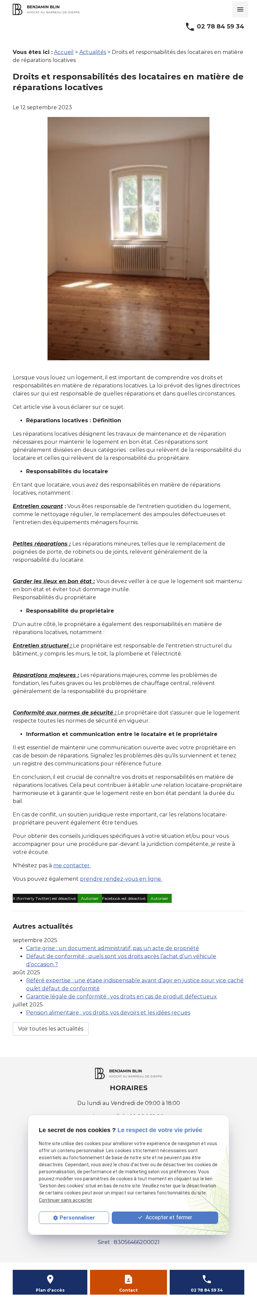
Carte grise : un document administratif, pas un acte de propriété (112, 948)
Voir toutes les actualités (50, 1029)
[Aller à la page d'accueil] (46, 9)
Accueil (64, 52)
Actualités (92, 52)
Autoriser (90, 898)
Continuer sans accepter (65, 1200)
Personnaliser (77, 1218)
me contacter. (72, 865)
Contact (128, 1290)
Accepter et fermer (168, 1217)
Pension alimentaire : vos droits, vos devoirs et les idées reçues (108, 1012)
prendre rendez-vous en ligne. (121, 879)
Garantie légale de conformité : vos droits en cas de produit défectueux (121, 996)
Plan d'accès (50, 1290)
